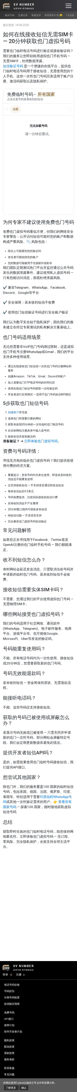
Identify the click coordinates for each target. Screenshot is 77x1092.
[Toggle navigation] (68, 6)
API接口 (9, 1018)
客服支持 (36, 15)
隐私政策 (9, 1040)
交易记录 (23, 15)
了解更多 (11, 1087)
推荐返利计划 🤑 (53, 15)
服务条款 (9, 1059)
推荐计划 (9, 1025)
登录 (5, 974)
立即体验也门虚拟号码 (41, 441)
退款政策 (9, 1053)
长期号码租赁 (12, 997)
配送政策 (9, 1046)
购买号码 (9, 15)
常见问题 (9, 1074)
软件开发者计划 (13, 1031)
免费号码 (9, 1012)
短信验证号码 (13, 66)
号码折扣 (9, 991)
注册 (19, 974)
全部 (15, 109)
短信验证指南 (12, 1003)
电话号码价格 (12, 984)
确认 (23, 1087)
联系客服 (9, 1068)
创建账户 (13, 412)
